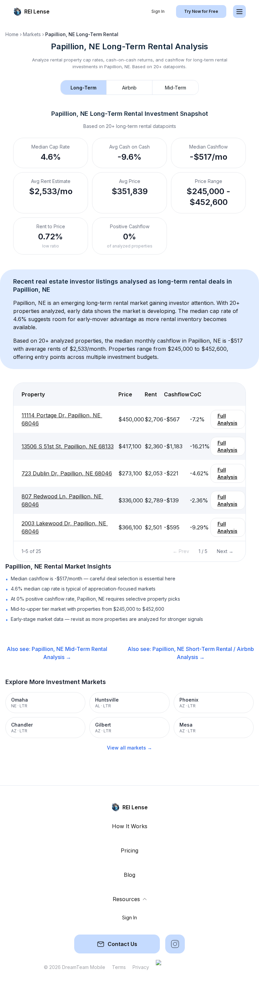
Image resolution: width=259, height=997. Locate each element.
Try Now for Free (201, 11)
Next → (225, 551)
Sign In (158, 11)
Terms (119, 967)
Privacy (141, 967)
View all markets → (129, 748)
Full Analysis (227, 419)
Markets (32, 34)
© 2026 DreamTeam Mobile (74, 967)
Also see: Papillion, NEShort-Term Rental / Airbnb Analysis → (190, 653)
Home (12, 34)
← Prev (181, 551)
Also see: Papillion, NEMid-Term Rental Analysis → (57, 653)
